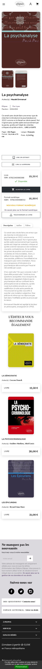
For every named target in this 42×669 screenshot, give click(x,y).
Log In (30, 4)
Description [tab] (8, 225)
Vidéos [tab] (27, 225)
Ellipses (4, 106)
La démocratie (9, 375)
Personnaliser (21, 667)
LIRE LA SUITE (30, 127)
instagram (30, 591)
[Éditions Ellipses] (20, 4)
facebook (11, 591)
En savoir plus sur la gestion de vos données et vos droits (20, 574)
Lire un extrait (22, 157)
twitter (21, 591)
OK (30, 558)
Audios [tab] (19, 225)
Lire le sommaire (23, 164)
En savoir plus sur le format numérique (21, 210)
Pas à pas (16, 106)
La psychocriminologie (14, 439)
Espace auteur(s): (21, 610)
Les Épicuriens (9, 502)
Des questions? (19, 602)
